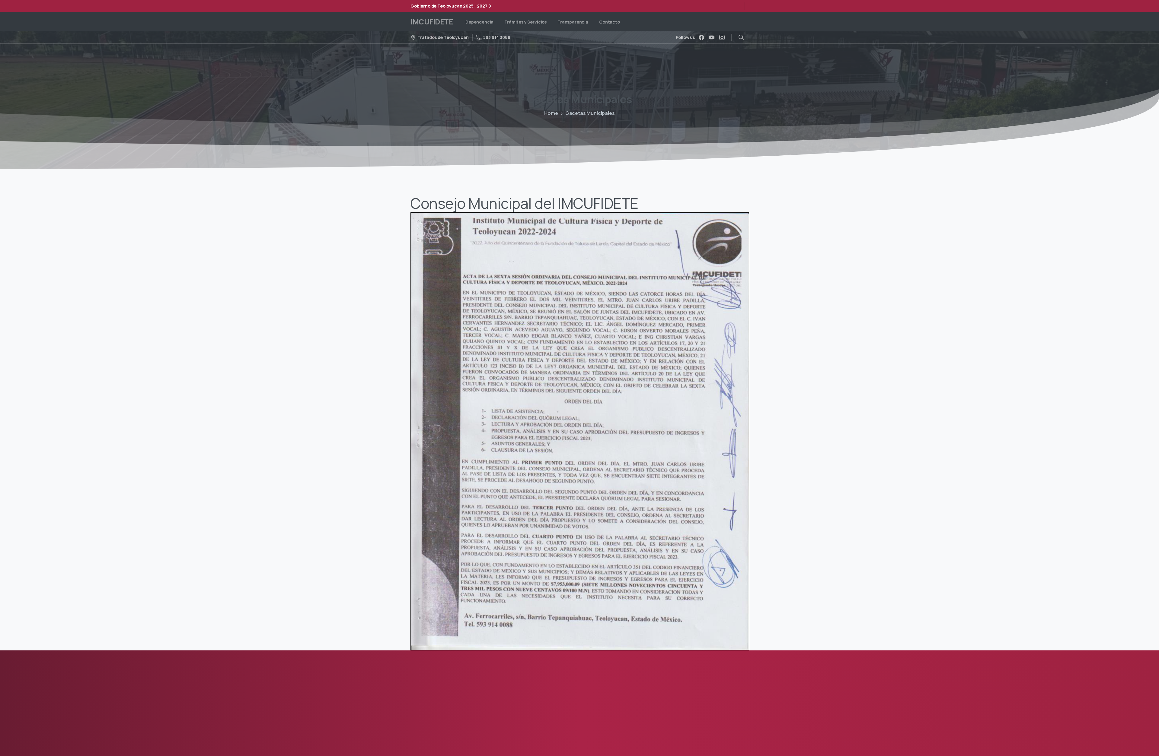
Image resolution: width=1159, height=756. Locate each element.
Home (551, 113)
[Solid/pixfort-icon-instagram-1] (429, 718)
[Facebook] (701, 37)
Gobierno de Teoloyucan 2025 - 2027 (448, 6)
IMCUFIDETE (431, 22)
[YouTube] (712, 37)
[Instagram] (722, 37)
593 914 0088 (496, 37)
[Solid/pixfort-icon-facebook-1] (416, 718)
